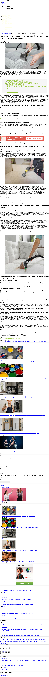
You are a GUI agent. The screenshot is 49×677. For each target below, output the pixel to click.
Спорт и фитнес (8, 18)
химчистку (18, 338)
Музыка (6, 28)
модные (3, 641)
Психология (7, 17)
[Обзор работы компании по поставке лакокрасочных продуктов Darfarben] (11, 358)
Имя (1, 468)
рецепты (39, 641)
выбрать (23, 639)
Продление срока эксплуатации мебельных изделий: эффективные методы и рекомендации (25, 86)
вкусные (13, 639)
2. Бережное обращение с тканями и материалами (18, 81)
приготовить (19, 641)
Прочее (4, 26)
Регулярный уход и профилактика (14, 88)
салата (45, 641)
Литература (7, 29)
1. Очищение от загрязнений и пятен (15, 80)
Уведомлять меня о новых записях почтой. (10, 479)
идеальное (30, 639)
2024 (2, 639)
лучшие (43, 639)
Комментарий (3, 466)
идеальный (35, 639)
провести (13, 338)
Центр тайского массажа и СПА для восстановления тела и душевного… (18, 561)
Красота (4, 20)
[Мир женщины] (7, 9)
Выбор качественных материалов (14, 87)
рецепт (34, 641)
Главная (2, 33)
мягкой (5, 338)
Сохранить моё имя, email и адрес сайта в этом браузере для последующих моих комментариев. (22, 475)
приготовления (27, 641)
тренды (3, 643)
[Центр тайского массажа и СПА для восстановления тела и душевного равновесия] (9, 560)
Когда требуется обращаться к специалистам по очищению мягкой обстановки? (22, 89)
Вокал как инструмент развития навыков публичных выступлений (17, 501)
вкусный (18, 639)
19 (3, 651)
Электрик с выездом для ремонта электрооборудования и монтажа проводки (22, 415)
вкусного (10, 639)
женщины (27, 639)
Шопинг (4, 24)
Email (1, 471)
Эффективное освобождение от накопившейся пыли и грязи (18, 82)
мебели (1, 338)
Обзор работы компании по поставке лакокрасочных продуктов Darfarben (21, 361)
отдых (12, 641)
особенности (9, 641)
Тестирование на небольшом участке (15, 85)
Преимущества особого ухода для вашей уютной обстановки (18, 79)
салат (42, 641)
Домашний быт (6, 15)
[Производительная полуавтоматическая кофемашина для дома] (11, 394)
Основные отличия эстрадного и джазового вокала (14, 451)
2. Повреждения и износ (12, 92)
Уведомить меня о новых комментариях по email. (12, 477)
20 (5, 651)
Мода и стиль (6, 21)
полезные (9, 338)
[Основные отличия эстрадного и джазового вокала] (11, 448)
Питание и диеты (7, 23)
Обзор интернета (8, 27)
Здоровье (5, 16)
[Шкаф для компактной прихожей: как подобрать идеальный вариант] (11, 430)
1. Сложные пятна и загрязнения (14, 91)
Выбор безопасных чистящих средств (15, 84)
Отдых (4, 22)
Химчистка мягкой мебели (6, 118)
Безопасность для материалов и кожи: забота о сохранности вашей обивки (21, 83)
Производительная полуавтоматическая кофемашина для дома (18, 397)
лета (38, 639)
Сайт (1, 473)
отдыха (14, 641)
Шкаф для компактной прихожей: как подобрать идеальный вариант (19, 433)
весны (6, 639)
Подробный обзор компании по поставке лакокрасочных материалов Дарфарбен (23, 379)
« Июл (1, 655)
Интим (4, 19)
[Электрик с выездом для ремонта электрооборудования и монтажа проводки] (11, 412)
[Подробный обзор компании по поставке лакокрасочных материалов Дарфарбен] (11, 376)
